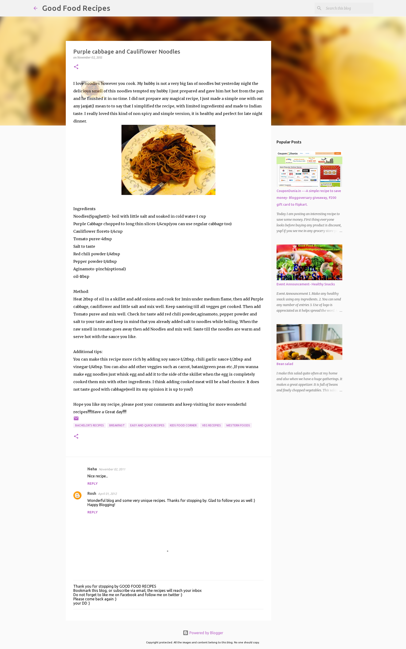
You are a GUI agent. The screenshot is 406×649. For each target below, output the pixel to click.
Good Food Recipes (76, 8)
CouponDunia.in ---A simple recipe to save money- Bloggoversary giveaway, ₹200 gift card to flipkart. (309, 197)
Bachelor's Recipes (89, 425)
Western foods (238, 425)
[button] (76, 67)
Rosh (91, 493)
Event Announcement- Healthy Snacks (306, 284)
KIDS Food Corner (183, 425)
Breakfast (117, 425)
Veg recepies (211, 425)
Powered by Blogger (205, 633)
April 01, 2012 (107, 493)
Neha (92, 469)
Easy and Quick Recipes (147, 425)
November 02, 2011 (112, 469)
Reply (92, 483)
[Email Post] (76, 420)
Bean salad (285, 364)
